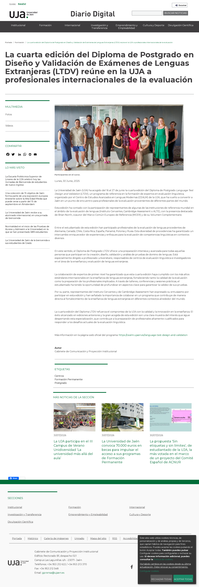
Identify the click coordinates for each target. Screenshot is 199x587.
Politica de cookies (163, 559)
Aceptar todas (183, 579)
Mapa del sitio (98, 538)
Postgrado (61, 383)
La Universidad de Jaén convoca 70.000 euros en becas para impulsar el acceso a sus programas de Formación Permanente (122, 451)
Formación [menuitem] (45, 25)
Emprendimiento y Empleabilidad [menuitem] (127, 26)
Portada (8, 42)
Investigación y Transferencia (24, 514)
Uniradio (79, 538)
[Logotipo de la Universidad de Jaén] (23, 14)
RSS (114, 538)
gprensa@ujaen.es (53, 572)
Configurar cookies (149, 571)
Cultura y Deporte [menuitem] (153, 25)
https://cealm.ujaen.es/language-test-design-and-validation (153, 335)
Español (22, 4)
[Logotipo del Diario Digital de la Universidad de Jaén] (93, 14)
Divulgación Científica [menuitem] (180, 25)
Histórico (33, 538)
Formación (19, 42)
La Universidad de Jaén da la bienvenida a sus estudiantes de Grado (27, 241)
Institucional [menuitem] (18, 25)
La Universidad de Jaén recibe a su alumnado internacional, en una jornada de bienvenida (26, 215)
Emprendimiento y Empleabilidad (88, 514)
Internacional (137, 507)
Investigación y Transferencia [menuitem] (99, 26)
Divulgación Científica (20, 521)
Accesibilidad (130, 538)
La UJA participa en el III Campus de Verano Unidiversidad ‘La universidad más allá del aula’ (73, 449)
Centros (59, 376)
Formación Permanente (69, 379)
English (12, 4)
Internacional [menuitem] (72, 25)
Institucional (15, 507)
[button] (119, 138)
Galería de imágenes (56, 538)
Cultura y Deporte (140, 514)
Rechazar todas (161, 579)
